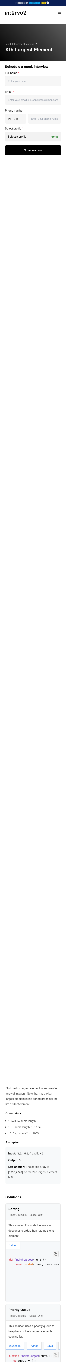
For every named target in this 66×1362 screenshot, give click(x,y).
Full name (12, 73)
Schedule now (33, 150)
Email (9, 92)
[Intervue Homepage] (15, 13)
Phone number (15, 110)
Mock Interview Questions (19, 44)
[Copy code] (56, 1254)
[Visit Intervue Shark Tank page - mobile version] (33, 3)
